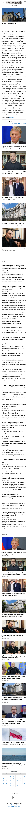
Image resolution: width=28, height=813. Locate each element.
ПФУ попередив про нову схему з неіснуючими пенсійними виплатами (13, 370)
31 (17, 785)
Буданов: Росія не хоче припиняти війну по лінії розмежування (14, 249)
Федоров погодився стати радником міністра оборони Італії (13, 198)
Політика (12, 28)
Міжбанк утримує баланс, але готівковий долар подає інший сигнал (13, 477)
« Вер (12, 787)
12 (24, 778)
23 (13, 783)
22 (10, 783)
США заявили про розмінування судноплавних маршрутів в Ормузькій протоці (13, 764)
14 (7, 781)
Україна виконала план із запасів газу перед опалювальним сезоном (13, 677)
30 (13, 785)
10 (17, 778)
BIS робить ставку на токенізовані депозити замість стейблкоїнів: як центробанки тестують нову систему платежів (14, 267)
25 (20, 783)
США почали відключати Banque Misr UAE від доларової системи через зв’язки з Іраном (13, 288)
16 (13, 781)
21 (7, 783)
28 (7, 785)
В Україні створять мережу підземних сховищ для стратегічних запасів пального (14, 699)
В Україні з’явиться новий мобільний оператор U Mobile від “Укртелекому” (13, 386)
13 (3, 781)
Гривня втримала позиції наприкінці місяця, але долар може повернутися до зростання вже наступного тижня (13, 307)
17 (17, 781)
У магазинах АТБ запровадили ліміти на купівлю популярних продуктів (13, 338)
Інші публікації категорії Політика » (19, 123)
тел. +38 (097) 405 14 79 (14, 806)
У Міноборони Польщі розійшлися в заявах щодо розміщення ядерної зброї (14, 743)
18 (20, 781)
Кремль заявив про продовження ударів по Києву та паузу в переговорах (14, 147)
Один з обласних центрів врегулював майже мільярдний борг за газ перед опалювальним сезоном (13, 513)
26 (24, 783)
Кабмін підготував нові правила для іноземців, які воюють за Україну (13, 224)
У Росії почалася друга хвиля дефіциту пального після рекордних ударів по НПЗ (14, 461)
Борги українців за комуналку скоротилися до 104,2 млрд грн (11, 322)
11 (20, 778)
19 (24, 781)
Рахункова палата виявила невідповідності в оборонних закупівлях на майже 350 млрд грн (14, 404)
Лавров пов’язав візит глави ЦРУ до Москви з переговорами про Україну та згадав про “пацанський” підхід (14, 721)
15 (10, 781)
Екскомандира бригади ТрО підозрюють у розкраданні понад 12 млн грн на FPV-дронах (13, 496)
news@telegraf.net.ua (14, 805)
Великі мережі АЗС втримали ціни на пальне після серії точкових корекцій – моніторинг (14, 443)
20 (3, 783)
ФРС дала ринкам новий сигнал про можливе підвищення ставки (13, 354)
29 (10, 785)
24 (17, 783)
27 (3, 785)
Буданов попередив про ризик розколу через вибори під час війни (13, 656)
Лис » (15, 787)
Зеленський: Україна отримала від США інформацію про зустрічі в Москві (14, 172)
